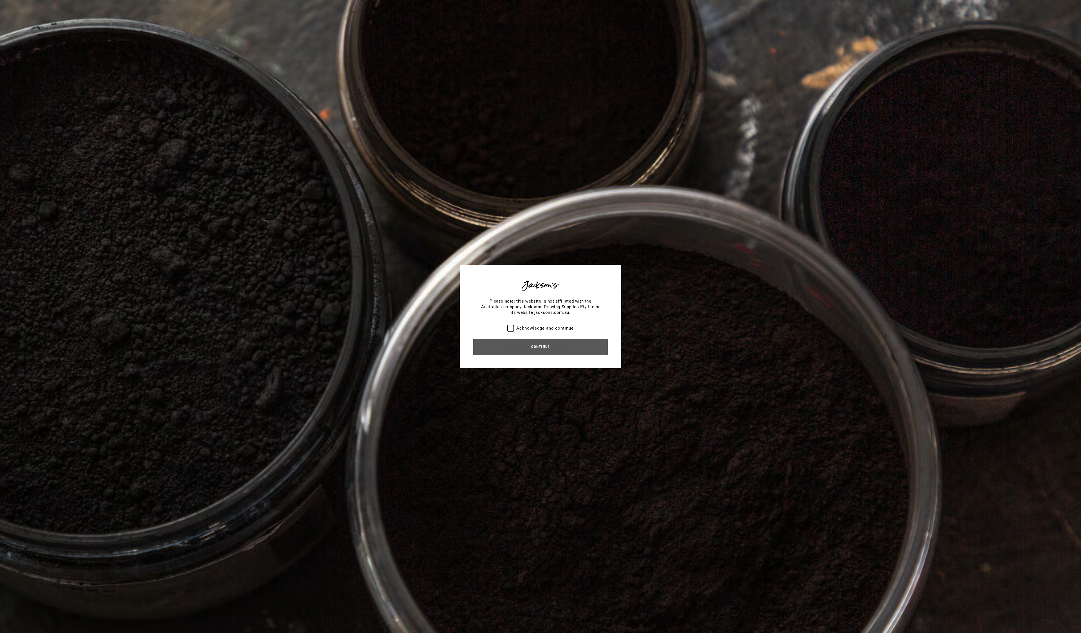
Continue (540, 347)
